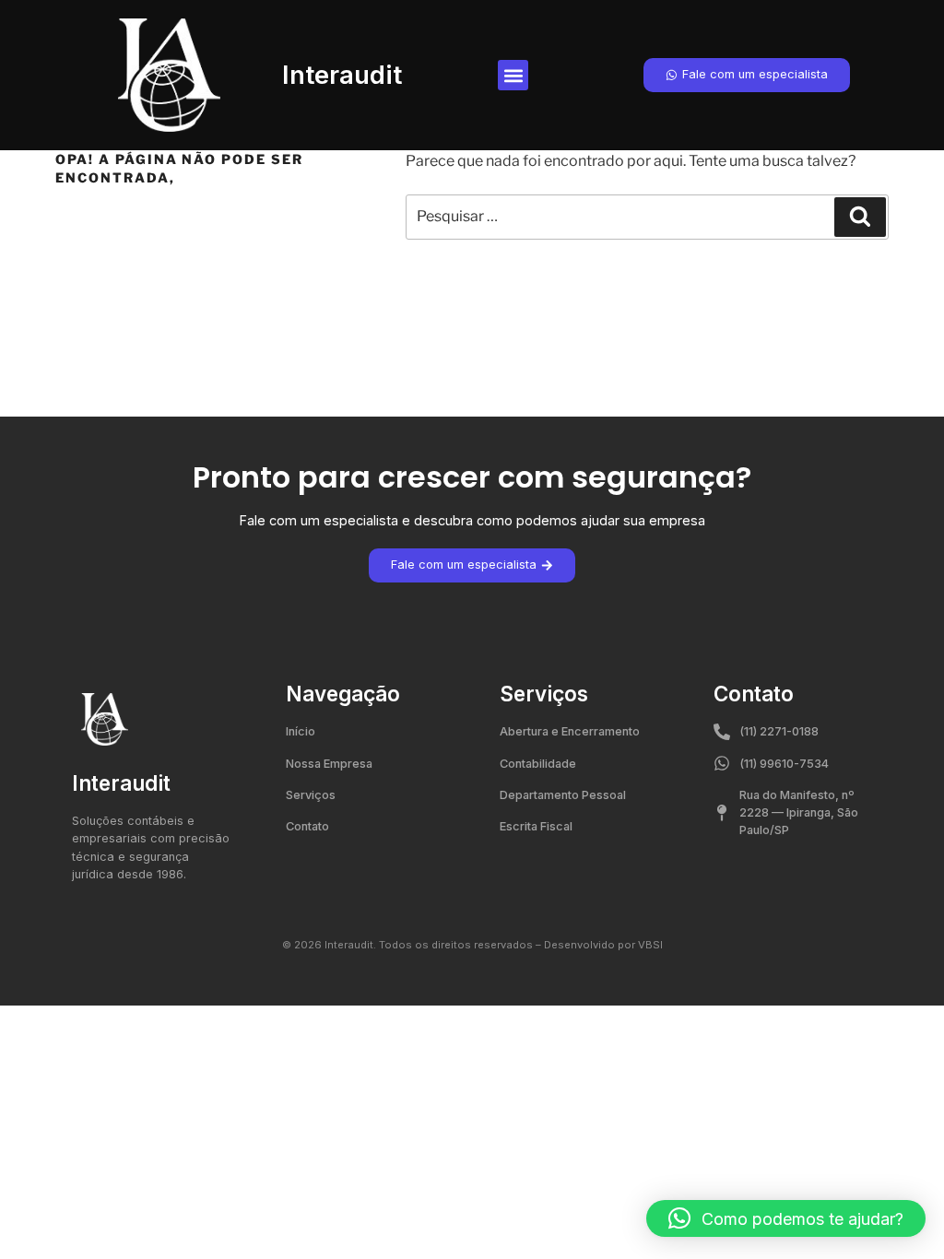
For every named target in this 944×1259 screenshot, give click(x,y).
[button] (513, 75)
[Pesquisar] (860, 216)
